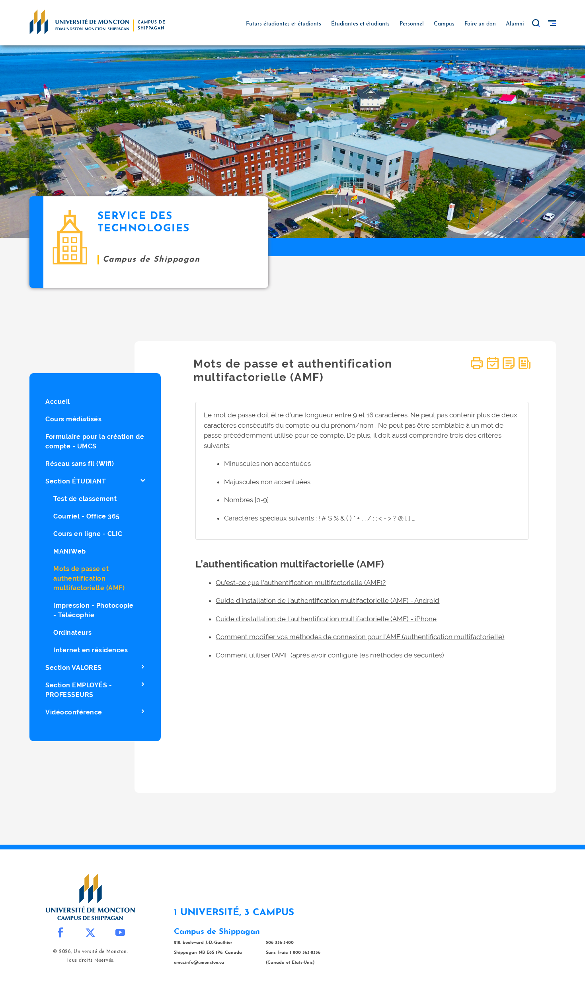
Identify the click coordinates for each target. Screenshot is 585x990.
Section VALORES (73, 667)
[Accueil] (79, 21)
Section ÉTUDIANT (75, 481)
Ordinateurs (72, 632)
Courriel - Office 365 (86, 516)
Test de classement (85, 499)
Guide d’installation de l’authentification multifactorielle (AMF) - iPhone (326, 619)
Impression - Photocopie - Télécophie (93, 610)
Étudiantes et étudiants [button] (360, 24)
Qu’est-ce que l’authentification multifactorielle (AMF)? (301, 583)
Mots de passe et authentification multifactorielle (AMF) (89, 578)
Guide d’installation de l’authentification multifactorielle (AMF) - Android (327, 601)
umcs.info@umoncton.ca (199, 963)
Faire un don (480, 24)
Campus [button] (444, 24)
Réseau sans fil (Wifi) (79, 464)
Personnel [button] (412, 24)
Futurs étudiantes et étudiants (283, 24)
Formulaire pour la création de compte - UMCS (94, 441)
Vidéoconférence (73, 712)
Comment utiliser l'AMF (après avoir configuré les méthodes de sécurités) (330, 655)
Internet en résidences (90, 650)
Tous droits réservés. (90, 960)
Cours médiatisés (73, 419)
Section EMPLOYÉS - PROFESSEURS (78, 689)
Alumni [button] (515, 24)
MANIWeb (69, 551)
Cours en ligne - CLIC (88, 534)
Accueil (57, 401)
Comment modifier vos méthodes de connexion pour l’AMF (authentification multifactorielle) (360, 637)
